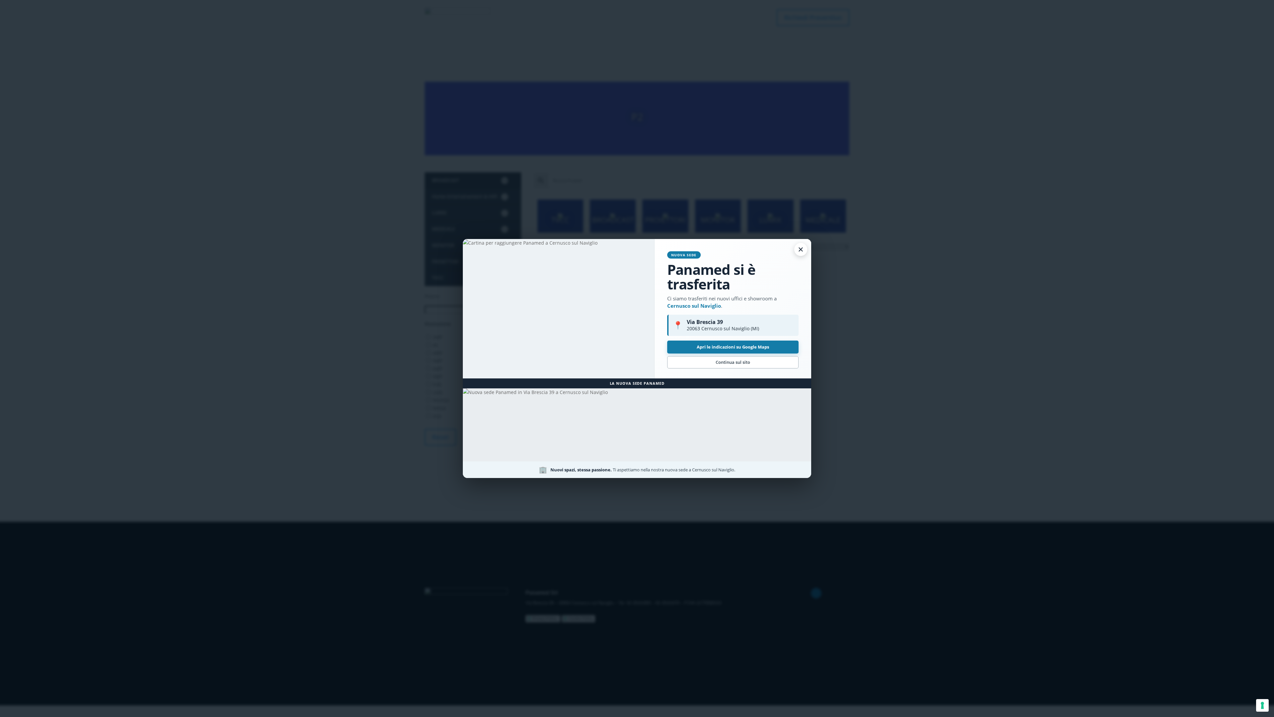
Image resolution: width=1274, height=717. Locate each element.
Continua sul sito (733, 362)
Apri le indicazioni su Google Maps (733, 347)
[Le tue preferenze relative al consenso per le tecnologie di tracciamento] (1262, 705)
